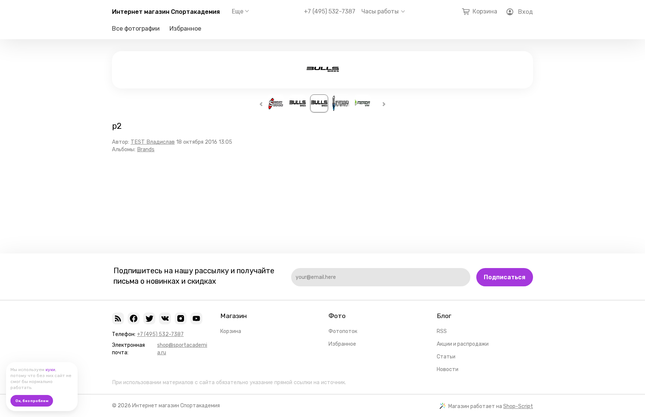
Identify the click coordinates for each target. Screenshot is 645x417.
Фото (337, 315)
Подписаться (505, 277)
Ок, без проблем (32, 401)
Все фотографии (136, 28)
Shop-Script (518, 406)
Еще (237, 11)
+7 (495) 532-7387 (329, 12)
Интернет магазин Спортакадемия (166, 11)
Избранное (185, 28)
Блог (444, 315)
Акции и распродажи (463, 344)
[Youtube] (196, 318)
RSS (442, 331)
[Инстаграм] (181, 318)
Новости (447, 369)
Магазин (233, 315)
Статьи (446, 357)
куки (50, 369)
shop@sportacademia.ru (182, 349)
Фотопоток (342, 331)
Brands (146, 149)
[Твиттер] (149, 318)
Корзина (230, 331)
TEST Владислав (153, 142)
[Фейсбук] (134, 318)
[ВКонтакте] (165, 318)
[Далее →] (322, 74)
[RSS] (118, 318)
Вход (525, 11)
